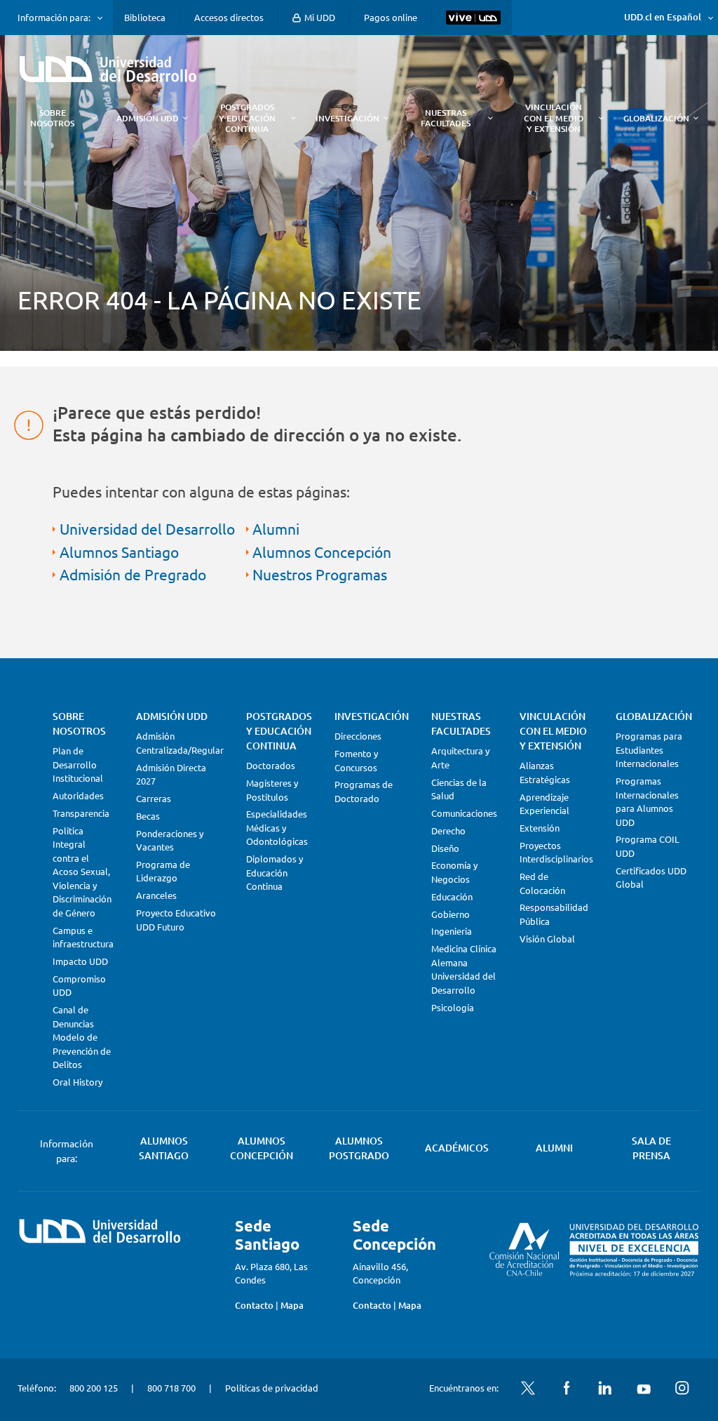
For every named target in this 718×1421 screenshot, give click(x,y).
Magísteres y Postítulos (272, 790)
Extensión (540, 828)
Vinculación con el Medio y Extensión (553, 730)
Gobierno (450, 914)
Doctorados (270, 765)
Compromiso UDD (79, 986)
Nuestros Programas (319, 574)
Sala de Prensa (651, 1148)
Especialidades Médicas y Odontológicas (277, 827)
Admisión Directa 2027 (171, 774)
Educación (452, 896)
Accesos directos (229, 17)
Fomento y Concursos (356, 760)
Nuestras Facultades (461, 723)
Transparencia (81, 813)
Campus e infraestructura (83, 937)
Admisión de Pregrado (133, 574)
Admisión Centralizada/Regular (180, 743)
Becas (148, 816)
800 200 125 (93, 1388)
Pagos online (390, 17)
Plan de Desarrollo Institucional (78, 764)
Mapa (292, 1305)
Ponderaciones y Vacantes (169, 840)
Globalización (654, 716)
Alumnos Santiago (119, 551)
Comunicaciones (464, 813)
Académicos (457, 1147)
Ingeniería (451, 931)
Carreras (153, 798)
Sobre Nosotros (79, 723)
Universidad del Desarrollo (147, 528)
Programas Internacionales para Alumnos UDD (647, 801)
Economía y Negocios (454, 872)
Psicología (452, 1007)
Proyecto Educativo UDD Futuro (176, 920)
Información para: (54, 17)
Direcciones (357, 736)
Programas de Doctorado (363, 791)
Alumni (275, 528)
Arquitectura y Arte (460, 757)
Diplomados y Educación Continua (274, 872)
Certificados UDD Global (651, 877)
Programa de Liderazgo (163, 871)
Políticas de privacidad (271, 1388)
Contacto (254, 1305)
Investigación (371, 716)
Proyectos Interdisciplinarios (556, 852)
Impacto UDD (80, 961)
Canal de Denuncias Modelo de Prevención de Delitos (82, 1036)
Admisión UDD (172, 716)
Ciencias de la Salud (459, 789)
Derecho (448, 830)
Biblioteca (144, 17)
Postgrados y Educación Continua (279, 730)
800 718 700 (171, 1388)
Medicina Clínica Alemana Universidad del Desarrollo (463, 969)
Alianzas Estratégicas (545, 772)
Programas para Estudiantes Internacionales (649, 749)
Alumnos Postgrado (359, 1148)
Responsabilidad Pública (554, 914)
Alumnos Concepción (321, 551)
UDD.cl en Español (662, 17)
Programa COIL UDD (647, 846)
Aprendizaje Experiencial (544, 804)
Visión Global (547, 939)
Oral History (77, 1082)
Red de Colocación (542, 883)
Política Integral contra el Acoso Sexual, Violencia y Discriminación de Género (82, 872)
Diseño (445, 848)
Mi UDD (318, 17)
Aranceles (156, 895)
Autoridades (78, 795)
